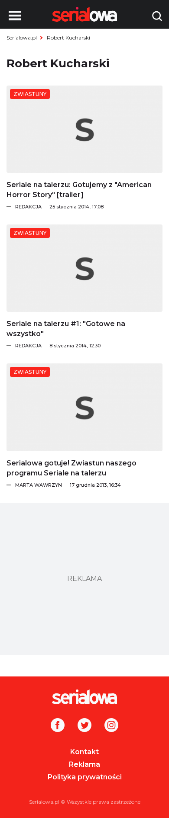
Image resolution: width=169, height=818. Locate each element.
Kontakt (84, 752)
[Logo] (84, 696)
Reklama (84, 764)
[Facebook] (57, 726)
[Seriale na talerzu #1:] (84, 268)
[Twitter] (84, 726)
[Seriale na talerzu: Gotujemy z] (84, 129)
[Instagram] (111, 726)
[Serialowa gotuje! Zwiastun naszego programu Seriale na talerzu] (84, 407)
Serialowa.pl (21, 37)
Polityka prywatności (85, 777)
